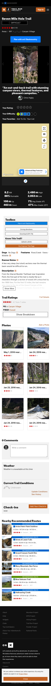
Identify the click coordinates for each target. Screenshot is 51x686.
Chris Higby (29, 98)
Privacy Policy (23, 674)
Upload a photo (26, 242)
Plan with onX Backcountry (25, 39)
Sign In (41, 9)
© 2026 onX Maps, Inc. (19, 683)
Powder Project (31, 627)
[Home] (13, 9)
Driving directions (26, 229)
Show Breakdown (25, 314)
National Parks (31, 631)
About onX (6, 663)
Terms (31, 683)
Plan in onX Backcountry (26, 223)
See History (36, 494)
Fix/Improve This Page (26, 246)
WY (10, 31)
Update (39, 491)
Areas (4, 31)
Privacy (37, 683)
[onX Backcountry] (9, 3)
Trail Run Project (32, 623)
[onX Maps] (8, 647)
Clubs (5, 623)
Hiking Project (31, 620)
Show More (9, 288)
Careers (5, 666)
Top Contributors (8, 627)
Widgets (5, 620)
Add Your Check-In (38, 506)
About (5, 612)
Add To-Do (21, 119)
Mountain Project (32, 612)
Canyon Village (28, 31)
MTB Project (30, 616)
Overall (12, 310)
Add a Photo (44, 325)
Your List (30, 119)
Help (4, 616)
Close (25, 679)
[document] (25, 675)
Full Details (44, 297)
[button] (4, 64)
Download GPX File (26, 234)
